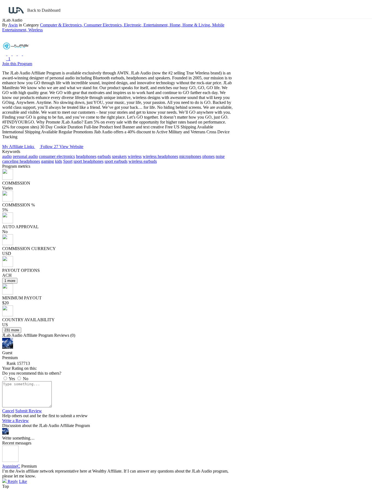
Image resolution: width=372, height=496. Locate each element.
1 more (9, 281)
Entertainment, (157, 25)
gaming (47, 161)
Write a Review (15, 420)
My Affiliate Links (18, 146)
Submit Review (28, 410)
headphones (86, 156)
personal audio (25, 156)
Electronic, (134, 25)
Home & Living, (197, 25)
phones (208, 156)
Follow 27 (50, 146)
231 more (11, 330)
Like (23, 481)
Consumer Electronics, (104, 25)
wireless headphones (160, 156)
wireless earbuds (143, 161)
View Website (71, 146)
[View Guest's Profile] (7, 347)
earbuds (104, 156)
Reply (12, 481)
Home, (176, 25)
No (25, 378)
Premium (29, 466)
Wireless (35, 30)
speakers (119, 156)
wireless (135, 156)
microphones (190, 156)
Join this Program (17, 63)
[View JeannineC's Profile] (10, 460)
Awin (13, 25)
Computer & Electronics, (62, 25)
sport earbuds (116, 161)
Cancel (8, 410)
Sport (67, 161)
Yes (12, 378)
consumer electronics (57, 156)
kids (58, 161)
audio (7, 156)
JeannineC (11, 466)
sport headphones (88, 161)
